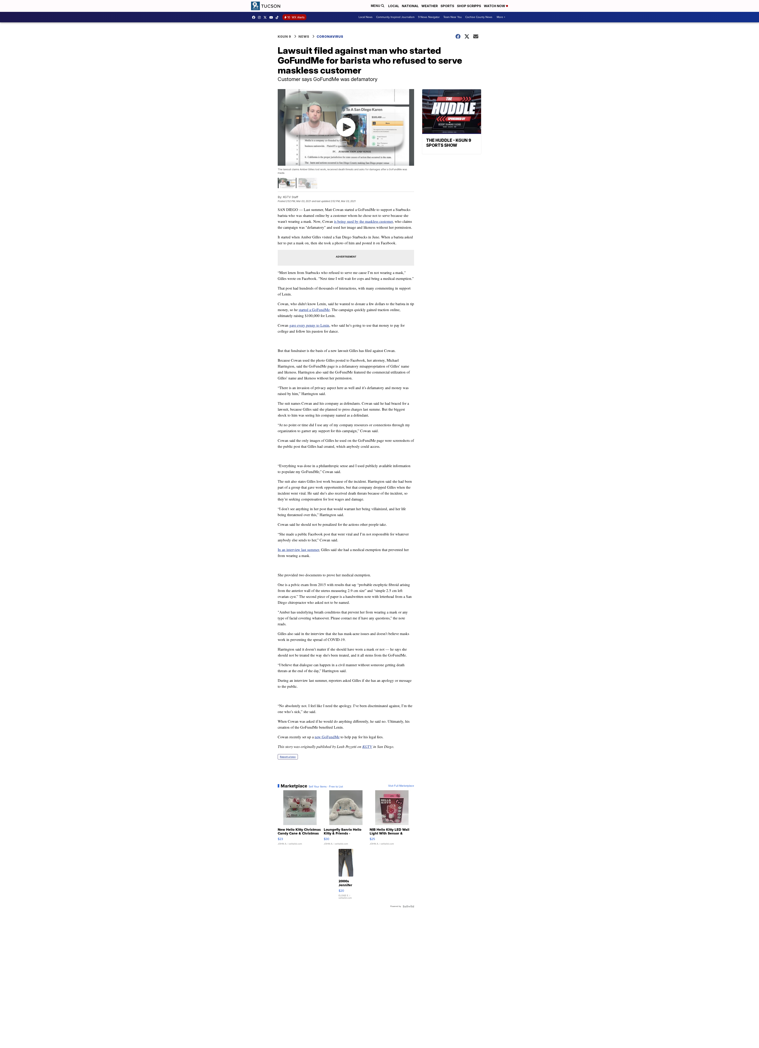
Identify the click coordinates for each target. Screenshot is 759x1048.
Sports (447, 6)
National (410, 6)
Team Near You (452, 17)
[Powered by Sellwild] (408, 906)
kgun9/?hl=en (260, 17)
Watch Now (495, 6)
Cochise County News (478, 17)
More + (501, 17)
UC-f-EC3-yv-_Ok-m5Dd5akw (272, 17)
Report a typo (288, 756)
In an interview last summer (298, 549)
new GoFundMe (327, 736)
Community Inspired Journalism (395, 17)
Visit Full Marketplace (401, 786)
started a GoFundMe (314, 309)
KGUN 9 (284, 37)
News (303, 37)
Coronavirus (330, 37)
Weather (429, 6)
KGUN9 (266, 17)
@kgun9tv (278, 17)
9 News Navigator (429, 17)
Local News (366, 17)
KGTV (367, 746)
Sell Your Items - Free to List (326, 786)
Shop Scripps (469, 6)
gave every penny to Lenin (309, 325)
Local (393, 6)
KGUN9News (254, 17)
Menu (376, 6)
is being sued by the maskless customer (363, 221)
